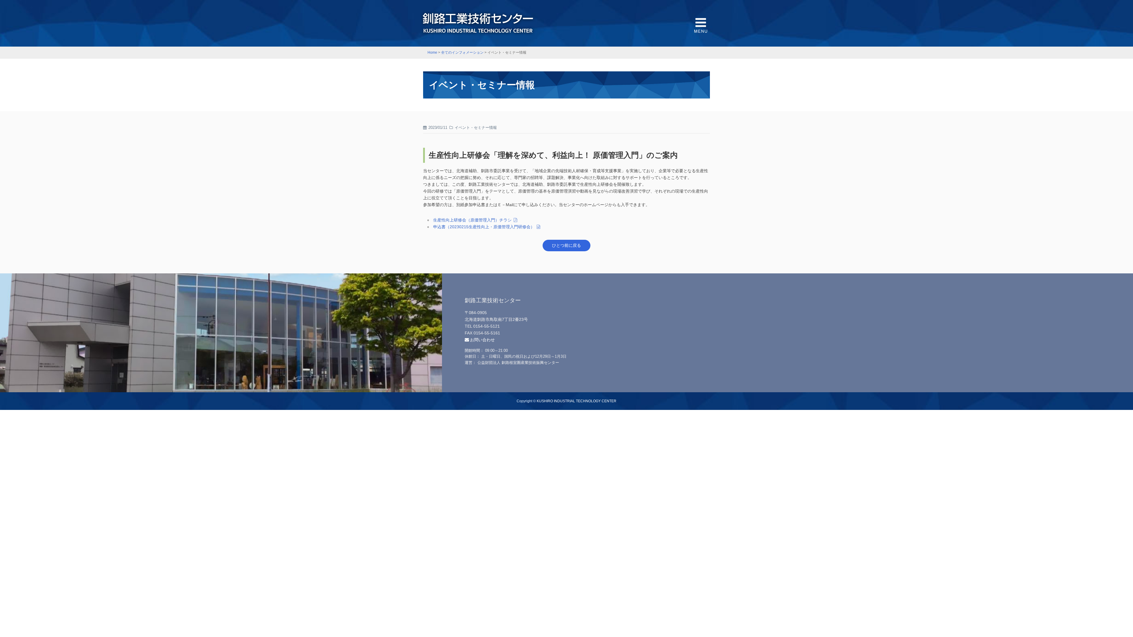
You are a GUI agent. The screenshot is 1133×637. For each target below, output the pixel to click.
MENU (700, 25)
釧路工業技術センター (478, 23)
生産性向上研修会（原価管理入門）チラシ (472, 220)
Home (432, 52)
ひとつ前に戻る (566, 245)
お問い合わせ (482, 339)
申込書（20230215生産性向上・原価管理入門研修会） (484, 226)
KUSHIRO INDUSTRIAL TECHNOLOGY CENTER (576, 401)
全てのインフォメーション (462, 52)
